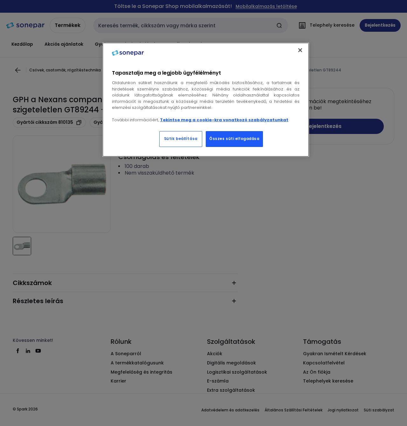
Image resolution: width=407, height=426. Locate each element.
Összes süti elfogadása (234, 138)
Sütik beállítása (180, 138)
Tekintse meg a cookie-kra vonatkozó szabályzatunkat (224, 120)
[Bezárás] (300, 50)
